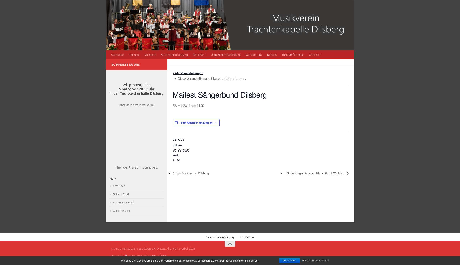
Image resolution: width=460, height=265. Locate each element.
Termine (134, 54)
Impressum (247, 237)
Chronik (314, 54)
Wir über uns (254, 54)
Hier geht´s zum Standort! (136, 167)
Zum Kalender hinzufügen (197, 122)
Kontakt (272, 54)
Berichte (198, 54)
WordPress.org (121, 210)
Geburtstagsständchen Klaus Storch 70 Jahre (316, 173)
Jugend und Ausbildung (226, 54)
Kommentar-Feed (123, 202)
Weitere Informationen (315, 260)
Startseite (117, 54)
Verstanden (289, 260)
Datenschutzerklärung (219, 237)
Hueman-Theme (158, 255)
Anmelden (119, 185)
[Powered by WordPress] (126, 256)
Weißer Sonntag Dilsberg (192, 173)
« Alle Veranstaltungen (187, 73)
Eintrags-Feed (121, 194)
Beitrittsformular (293, 54)
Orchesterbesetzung (174, 54)
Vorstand (150, 54)
